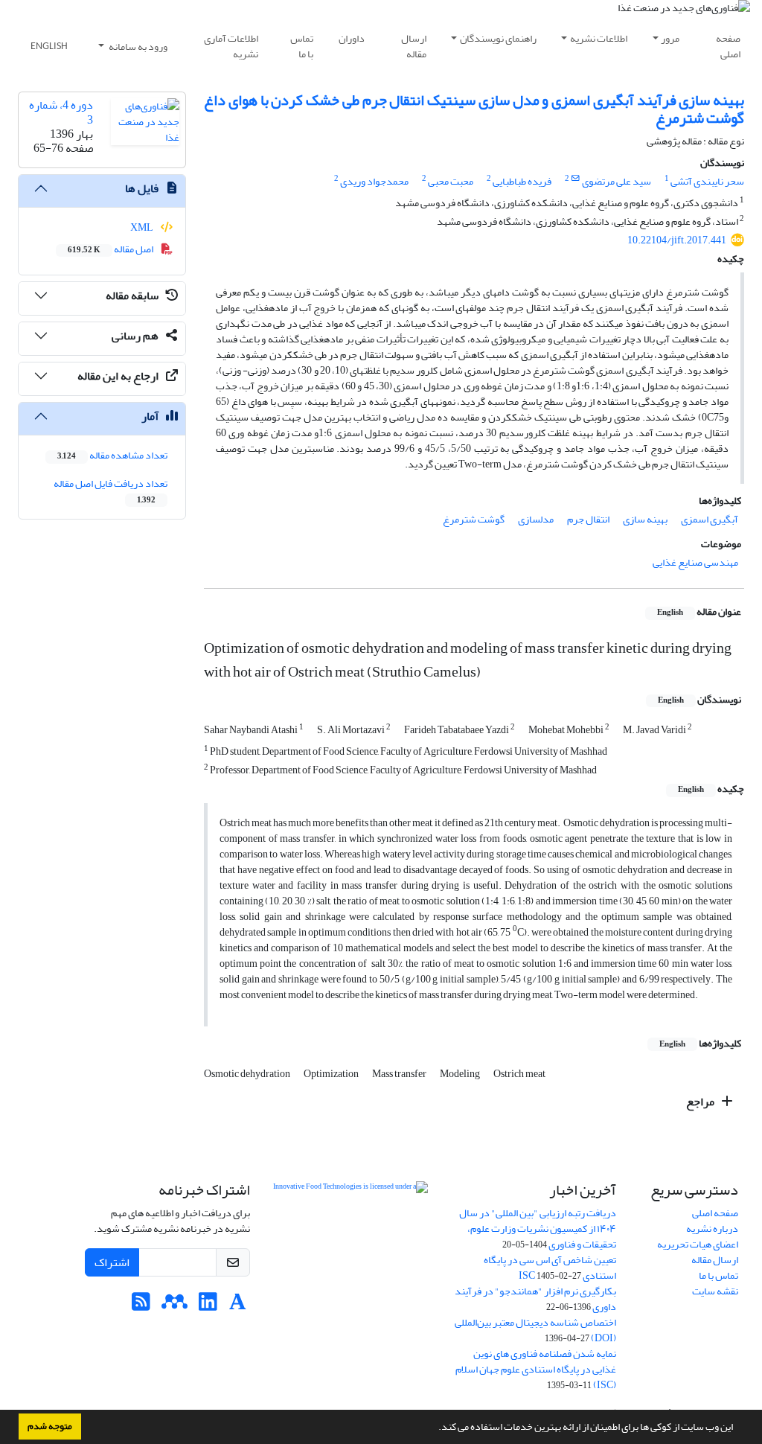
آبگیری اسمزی (709, 519)
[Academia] (237, 1306)
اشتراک (112, 1262)
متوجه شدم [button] (50, 1426)
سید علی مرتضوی (616, 181)
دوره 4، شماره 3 (61, 112)
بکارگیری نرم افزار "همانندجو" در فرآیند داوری (535, 1299)
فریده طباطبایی (522, 181)
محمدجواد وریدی (374, 181)
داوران (352, 38)
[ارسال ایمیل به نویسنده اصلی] (575, 178)
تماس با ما (301, 46)
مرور (670, 38)
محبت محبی (450, 181)
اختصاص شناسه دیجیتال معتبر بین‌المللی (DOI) (535, 1330)
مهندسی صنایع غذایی (695, 562)
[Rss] (141, 1306)
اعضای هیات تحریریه (697, 1244)
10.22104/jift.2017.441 (676, 240)
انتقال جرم (588, 519)
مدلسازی (536, 519)
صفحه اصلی (728, 46)
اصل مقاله (111, 249)
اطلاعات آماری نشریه (231, 46)
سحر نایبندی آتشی (707, 181)
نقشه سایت (715, 1291)
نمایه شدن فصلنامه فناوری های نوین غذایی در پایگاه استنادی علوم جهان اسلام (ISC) (535, 1369)
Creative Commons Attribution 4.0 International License (350, 1240)
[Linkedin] (208, 1306)
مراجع (701, 1101)
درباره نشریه (712, 1228)
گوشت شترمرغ (474, 519)
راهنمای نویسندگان (498, 38)
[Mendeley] (174, 1306)
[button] (434, 1428)
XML (142, 227)
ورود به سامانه (137, 46)
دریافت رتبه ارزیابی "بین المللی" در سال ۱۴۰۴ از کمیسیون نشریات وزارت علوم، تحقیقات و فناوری (537, 1228)
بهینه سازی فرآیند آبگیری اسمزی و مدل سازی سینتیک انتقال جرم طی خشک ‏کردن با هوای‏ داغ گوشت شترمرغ (474, 109)
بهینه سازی (645, 519)
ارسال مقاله (413, 46)
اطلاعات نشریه (598, 38)
